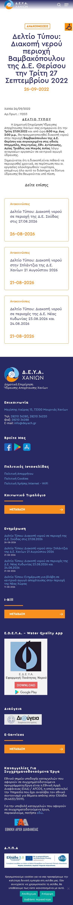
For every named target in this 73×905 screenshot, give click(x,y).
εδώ (40, 812)
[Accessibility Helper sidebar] (68, 27)
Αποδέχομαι (29, 893)
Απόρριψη (47, 893)
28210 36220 (38, 416)
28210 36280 (19, 416)
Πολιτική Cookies (16, 478)
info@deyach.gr (25, 423)
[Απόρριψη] (68, 888)
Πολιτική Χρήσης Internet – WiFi (26, 483)
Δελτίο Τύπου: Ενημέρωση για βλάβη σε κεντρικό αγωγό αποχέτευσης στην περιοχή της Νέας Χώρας (34, 580)
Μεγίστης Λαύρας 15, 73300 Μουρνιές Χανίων (36, 409)
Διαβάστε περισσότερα (37, 899)
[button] (66, 5)
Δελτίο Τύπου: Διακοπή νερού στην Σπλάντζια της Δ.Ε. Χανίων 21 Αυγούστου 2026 (36, 550)
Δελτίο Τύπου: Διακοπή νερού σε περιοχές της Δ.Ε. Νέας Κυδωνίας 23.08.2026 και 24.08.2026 (36, 564)
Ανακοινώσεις (37, 26)
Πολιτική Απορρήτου (18, 473)
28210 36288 (20, 419)
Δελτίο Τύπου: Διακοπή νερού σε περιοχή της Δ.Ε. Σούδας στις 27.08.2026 (35, 537)
